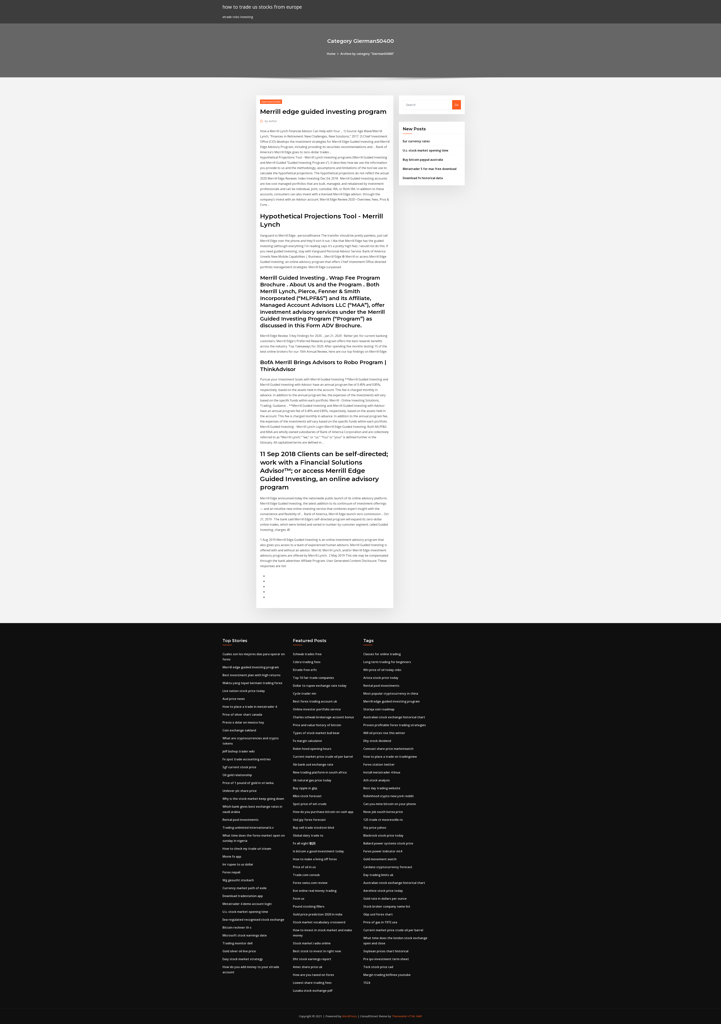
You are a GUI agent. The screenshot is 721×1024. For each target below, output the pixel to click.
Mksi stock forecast (307, 796)
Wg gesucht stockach (238, 880)
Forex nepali (231, 872)
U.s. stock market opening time (425, 150)
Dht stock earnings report (312, 959)
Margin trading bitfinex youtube (387, 975)
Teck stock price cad (378, 967)
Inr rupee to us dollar (237, 864)
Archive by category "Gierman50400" (367, 54)
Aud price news (233, 699)
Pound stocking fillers (308, 906)
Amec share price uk (307, 967)
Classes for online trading (382, 654)
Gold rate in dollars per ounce (385, 898)
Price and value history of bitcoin (317, 725)
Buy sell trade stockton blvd (313, 828)
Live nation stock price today (243, 691)
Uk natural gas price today (312, 780)
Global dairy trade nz (308, 835)
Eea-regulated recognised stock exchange (253, 920)
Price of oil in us (304, 867)
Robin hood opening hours (312, 749)
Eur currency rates (416, 141)
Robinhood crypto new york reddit (388, 796)
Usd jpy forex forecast (309, 820)
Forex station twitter (379, 764)
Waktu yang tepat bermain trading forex (252, 683)
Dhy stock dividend (377, 741)
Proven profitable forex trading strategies (394, 725)
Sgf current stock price (239, 767)
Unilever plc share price (239, 791)
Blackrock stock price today (383, 835)
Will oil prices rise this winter (384, 733)
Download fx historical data (423, 178)
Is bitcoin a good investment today (318, 851)
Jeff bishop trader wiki (238, 751)
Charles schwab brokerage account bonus (323, 717)
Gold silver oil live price (239, 951)
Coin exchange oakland (239, 730)
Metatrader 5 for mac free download (429, 169)
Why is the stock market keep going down (253, 799)
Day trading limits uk (378, 875)
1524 (366, 983)
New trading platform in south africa (320, 772)
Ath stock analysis (376, 780)
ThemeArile (399, 1016)
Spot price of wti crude (310, 804)
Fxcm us (298, 898)
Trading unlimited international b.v (248, 828)
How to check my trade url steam (246, 849)
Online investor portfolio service (317, 709)
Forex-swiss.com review (310, 883)
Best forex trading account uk (315, 701)
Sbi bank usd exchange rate (313, 764)
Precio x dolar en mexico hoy (243, 722)
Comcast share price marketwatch (388, 749)
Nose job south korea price (383, 812)
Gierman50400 (271, 101)
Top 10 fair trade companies (313, 678)
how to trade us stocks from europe (262, 7)
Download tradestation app (242, 896)
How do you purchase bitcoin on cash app (323, 812)
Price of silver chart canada (242, 714)
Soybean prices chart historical (385, 951)
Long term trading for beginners (387, 662)
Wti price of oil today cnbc (382, 670)
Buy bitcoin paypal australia (423, 160)
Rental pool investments (240, 820)
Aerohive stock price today (383, 891)
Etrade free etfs (305, 670)
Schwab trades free (307, 654)
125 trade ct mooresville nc (383, 820)
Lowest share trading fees (312, 983)
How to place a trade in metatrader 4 (249, 707)
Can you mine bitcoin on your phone (389, 804)
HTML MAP (414, 1016)
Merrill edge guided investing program (250, 667)
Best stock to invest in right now (317, 951)
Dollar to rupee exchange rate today (320, 686)
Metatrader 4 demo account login (247, 904)
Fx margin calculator (307, 741)
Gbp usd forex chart (378, 914)
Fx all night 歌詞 (304, 843)
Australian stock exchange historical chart (394, 717)
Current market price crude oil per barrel (323, 757)
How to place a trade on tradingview (390, 757)
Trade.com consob (306, 875)
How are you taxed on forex (313, 975)
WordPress (349, 1016)
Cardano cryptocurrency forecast (387, 867)
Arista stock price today (380, 678)
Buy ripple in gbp (305, 788)
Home (331, 54)
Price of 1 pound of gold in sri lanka (248, 783)
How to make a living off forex (315, 859)
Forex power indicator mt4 (382, 851)
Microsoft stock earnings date (244, 935)
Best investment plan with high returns (251, 675)
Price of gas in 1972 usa (380, 922)
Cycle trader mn (304, 693)
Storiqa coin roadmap (378, 709)
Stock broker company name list (386, 906)
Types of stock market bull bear (316, 733)
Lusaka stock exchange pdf (313, 991)
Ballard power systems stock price (388, 843)
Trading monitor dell (237, 943)
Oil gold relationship (237, 775)
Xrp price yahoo (374, 828)
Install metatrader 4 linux (381, 772)
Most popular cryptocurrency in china (390, 693)
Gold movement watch (380, 859)
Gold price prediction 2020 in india (317, 914)
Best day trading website (381, 788)
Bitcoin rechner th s (236, 927)
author (271, 121)
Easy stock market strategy (242, 959)
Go (457, 105)
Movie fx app (231, 856)
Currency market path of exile (244, 888)
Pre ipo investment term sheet (386, 959)
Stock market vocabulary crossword (319, 922)
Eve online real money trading (314, 891)
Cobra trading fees (307, 662)
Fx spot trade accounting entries (246, 759)
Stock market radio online (312, 943)
